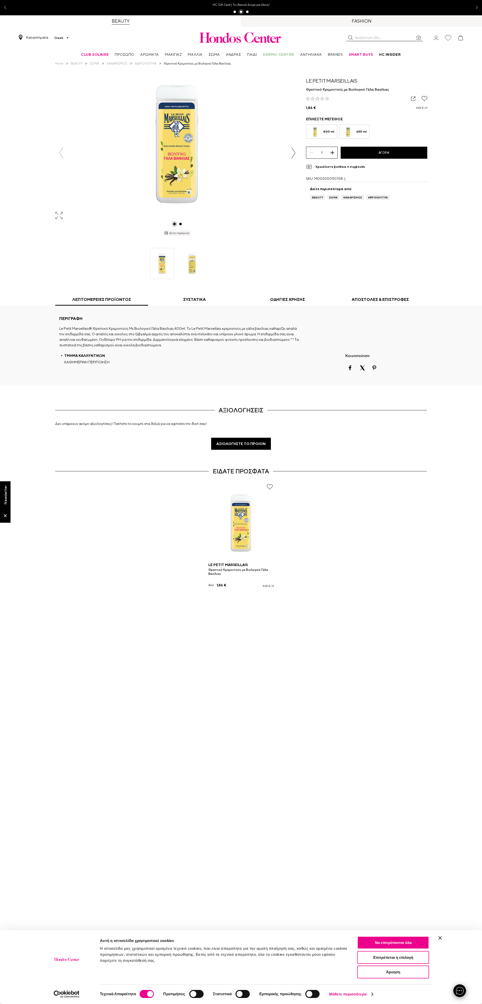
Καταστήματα (37, 37)
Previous (7, 7)
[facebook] (350, 368)
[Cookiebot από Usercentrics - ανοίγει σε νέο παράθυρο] (67, 994)
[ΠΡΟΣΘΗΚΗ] (332, 152)
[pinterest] (374, 368)
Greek (58, 38)
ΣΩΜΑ (333, 197)
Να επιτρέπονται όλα (393, 942)
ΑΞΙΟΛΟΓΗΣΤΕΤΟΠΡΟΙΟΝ (241, 444)
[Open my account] (436, 37)
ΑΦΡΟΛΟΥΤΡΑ (378, 197)
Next (475, 7)
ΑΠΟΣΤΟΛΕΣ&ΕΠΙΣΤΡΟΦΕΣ (380, 299)
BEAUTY (317, 197)
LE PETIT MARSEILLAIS (331, 81)
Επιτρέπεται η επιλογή (393, 957)
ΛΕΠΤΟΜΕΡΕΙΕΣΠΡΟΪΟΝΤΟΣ (101, 299)
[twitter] (362, 368)
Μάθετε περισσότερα (348, 994)
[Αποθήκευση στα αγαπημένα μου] (424, 98)
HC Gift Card (221, 5)
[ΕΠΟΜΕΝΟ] (293, 153)
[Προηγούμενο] (61, 153)
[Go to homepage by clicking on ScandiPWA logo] (241, 37)
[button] (350, 37)
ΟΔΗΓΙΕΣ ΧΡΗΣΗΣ (287, 299)
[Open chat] (459, 990)
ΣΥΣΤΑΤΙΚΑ (194, 299)
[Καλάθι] (460, 38)
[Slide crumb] (174, 224)
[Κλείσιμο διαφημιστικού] (440, 938)
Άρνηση (393, 972)
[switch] (196, 994)
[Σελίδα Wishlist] (448, 38)
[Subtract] (311, 152)
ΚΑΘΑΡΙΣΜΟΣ (352, 197)
